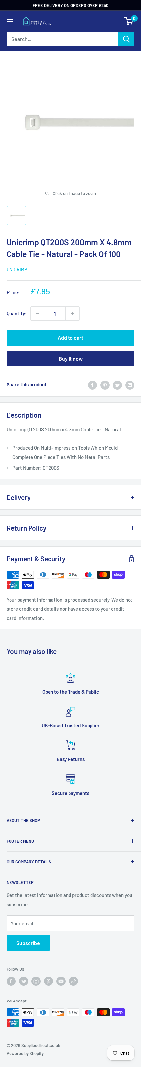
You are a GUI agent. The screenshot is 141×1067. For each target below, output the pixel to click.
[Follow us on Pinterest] (48, 981)
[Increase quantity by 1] (72, 313)
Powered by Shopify (25, 1053)
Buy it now (71, 358)
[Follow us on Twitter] (23, 981)
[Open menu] (10, 21)
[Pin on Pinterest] (105, 384)
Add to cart (70, 337)
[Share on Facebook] (92, 384)
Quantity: (17, 313)
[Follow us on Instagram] (36, 981)
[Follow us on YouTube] (61, 981)
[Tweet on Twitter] (117, 384)
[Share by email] (129, 384)
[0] (129, 21)
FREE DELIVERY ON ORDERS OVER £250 (70, 5)
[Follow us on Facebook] (11, 981)
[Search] (126, 39)
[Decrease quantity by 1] (38, 313)
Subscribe (28, 943)
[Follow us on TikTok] (73, 981)
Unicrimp (17, 269)
